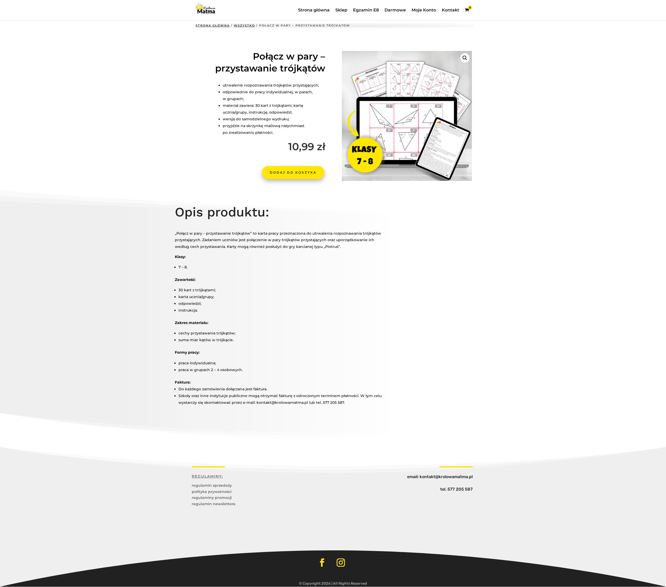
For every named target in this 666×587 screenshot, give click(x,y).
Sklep (341, 10)
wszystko (244, 25)
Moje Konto (424, 10)
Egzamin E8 (366, 10)
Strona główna (314, 10)
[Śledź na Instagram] (340, 562)
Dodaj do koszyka (293, 172)
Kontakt (450, 10)
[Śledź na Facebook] (322, 562)
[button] (465, 58)
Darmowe (395, 10)
